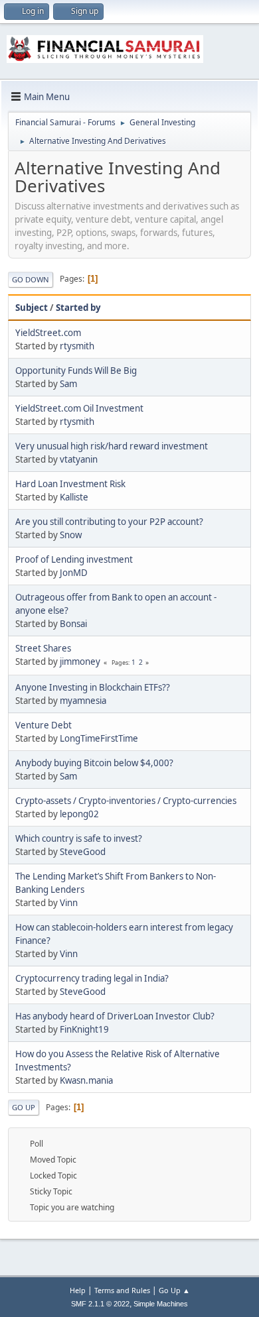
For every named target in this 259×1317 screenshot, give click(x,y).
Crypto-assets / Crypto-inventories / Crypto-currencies (125, 801)
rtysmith (77, 346)
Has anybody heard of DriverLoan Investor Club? (115, 1016)
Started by (78, 308)
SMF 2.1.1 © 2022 (100, 1304)
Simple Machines (160, 1304)
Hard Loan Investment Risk (70, 484)
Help (78, 1290)
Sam (68, 384)
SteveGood (83, 852)
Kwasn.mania (86, 1080)
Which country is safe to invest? (78, 838)
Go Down (30, 279)
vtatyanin (79, 459)
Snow (71, 535)
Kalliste (74, 497)
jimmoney (80, 661)
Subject (31, 308)
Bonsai (73, 624)
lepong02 (79, 814)
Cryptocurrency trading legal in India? (92, 978)
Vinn (69, 903)
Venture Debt (43, 725)
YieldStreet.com (48, 333)
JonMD (74, 573)
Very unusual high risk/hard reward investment (111, 446)
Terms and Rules (122, 1290)
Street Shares (43, 648)
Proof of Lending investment (74, 559)
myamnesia (83, 701)
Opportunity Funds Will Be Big (76, 370)
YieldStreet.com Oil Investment (79, 408)
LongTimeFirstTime (99, 738)
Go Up (23, 1107)
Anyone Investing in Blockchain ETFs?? (92, 687)
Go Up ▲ (174, 1290)
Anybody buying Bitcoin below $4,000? (94, 763)
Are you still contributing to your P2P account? (109, 522)
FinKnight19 (84, 1029)
